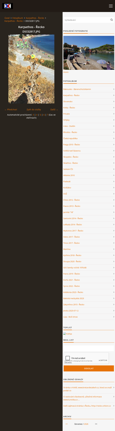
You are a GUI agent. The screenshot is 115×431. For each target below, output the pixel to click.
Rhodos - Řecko (70, 132)
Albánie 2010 (69, 175)
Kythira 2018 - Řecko (72, 255)
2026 (86, 424)
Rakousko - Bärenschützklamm (77, 89)
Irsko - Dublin (69, 126)
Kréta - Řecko (69, 107)
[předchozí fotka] (9, 69)
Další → (54, 109)
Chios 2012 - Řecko (71, 200)
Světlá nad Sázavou (72, 150)
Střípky (66, 120)
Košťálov (67, 187)
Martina (66, 249)
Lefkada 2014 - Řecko (72, 224)
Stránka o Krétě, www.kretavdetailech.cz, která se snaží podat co (87, 389)
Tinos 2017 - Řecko (71, 243)
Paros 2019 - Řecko (71, 273)
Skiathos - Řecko (70, 163)
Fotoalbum (17, 18)
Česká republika (70, 138)
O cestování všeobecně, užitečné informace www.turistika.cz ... (82, 398)
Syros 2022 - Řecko (71, 286)
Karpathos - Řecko (35, 18)
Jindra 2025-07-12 (70, 310)
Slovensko (67, 101)
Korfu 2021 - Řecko (71, 280)
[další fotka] (53, 69)
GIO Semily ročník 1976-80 (74, 267)
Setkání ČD (68, 169)
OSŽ (65, 193)
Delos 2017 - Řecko (71, 236)
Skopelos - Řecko (70, 156)
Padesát (67, 181)
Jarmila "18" (68, 212)
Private (66, 113)
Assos (65, 72)
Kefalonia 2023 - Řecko (73, 292)
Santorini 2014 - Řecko (73, 218)
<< (66, 424)
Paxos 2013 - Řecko (71, 206)
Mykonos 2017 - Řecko (73, 230)
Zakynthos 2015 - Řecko (73, 304)
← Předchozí (10, 109)
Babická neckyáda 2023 (73, 298)
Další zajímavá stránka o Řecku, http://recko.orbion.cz (87, 405)
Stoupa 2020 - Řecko (72, 261)
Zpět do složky (34, 109)
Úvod (7, 18)
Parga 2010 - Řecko (71, 144)
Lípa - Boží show (70, 316)
